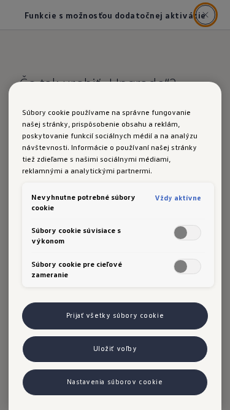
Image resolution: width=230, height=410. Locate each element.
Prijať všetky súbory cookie (115, 315)
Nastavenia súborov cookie (115, 381)
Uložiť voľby (115, 348)
